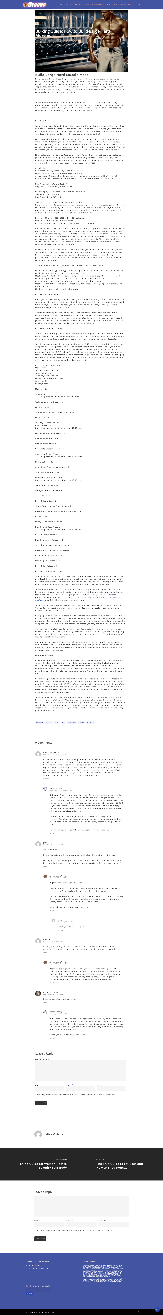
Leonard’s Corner (108, 4)
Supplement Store (122, 4)
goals (57, 722)
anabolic (39, 722)
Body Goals (40, 45)
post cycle (72, 722)
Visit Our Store (33, 1265)
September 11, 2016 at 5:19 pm (61, 790)
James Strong (42, 39)
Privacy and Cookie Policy (38, 1268)
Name (39, 1085)
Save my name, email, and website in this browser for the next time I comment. (76, 1094)
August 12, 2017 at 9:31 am (53, 941)
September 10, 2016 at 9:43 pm (54, 754)
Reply (47, 779)
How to (59, 45)
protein (81, 722)
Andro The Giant (109, 597)
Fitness (82, 4)
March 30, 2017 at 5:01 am (67, 922)
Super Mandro (93, 597)
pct (63, 722)
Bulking (47, 45)
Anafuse (39, 600)
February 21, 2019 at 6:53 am (54, 994)
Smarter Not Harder (94, 4)
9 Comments (110, 38)
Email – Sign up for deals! (38, 1286)
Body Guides (74, 4)
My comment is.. (43, 1059)
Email (69, 1085)
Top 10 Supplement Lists (60, 4)
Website (101, 1085)
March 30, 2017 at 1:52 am (59, 878)
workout (90, 722)
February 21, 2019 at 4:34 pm (60, 1014)
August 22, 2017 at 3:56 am (59, 964)
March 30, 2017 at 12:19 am (53, 844)
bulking (49, 722)
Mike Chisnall (55, 1134)
